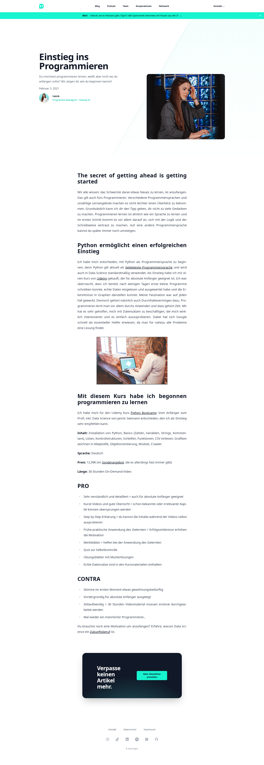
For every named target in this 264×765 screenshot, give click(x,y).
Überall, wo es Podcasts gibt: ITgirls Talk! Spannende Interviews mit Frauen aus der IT (132, 15)
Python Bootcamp (143, 413)
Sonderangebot (113, 462)
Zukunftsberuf (100, 632)
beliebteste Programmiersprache (149, 267)
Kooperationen (144, 6)
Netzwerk (164, 6)
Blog (97, 6)
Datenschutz (130, 729)
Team (125, 6)
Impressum (150, 729)
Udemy (102, 278)
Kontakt (219, 6)
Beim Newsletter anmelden (152, 675)
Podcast (111, 6)
